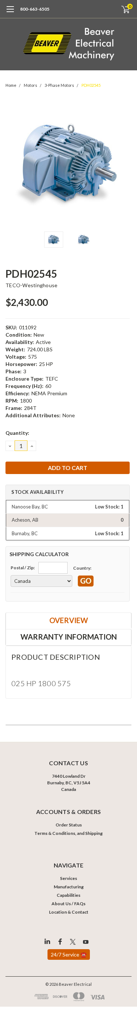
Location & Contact (68, 912)
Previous (12, 164)
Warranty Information (68, 636)
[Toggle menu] (10, 13)
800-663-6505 (34, 9)
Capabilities (68, 895)
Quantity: (17, 433)
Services (68, 878)
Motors (30, 85)
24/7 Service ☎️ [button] (69, 954)
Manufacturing (69, 886)
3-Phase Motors (59, 85)
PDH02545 (90, 85)
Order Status (69, 825)
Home (10, 85)
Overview (68, 620)
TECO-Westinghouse (31, 285)
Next (124, 164)
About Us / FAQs (68, 903)
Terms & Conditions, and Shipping (68, 833)
